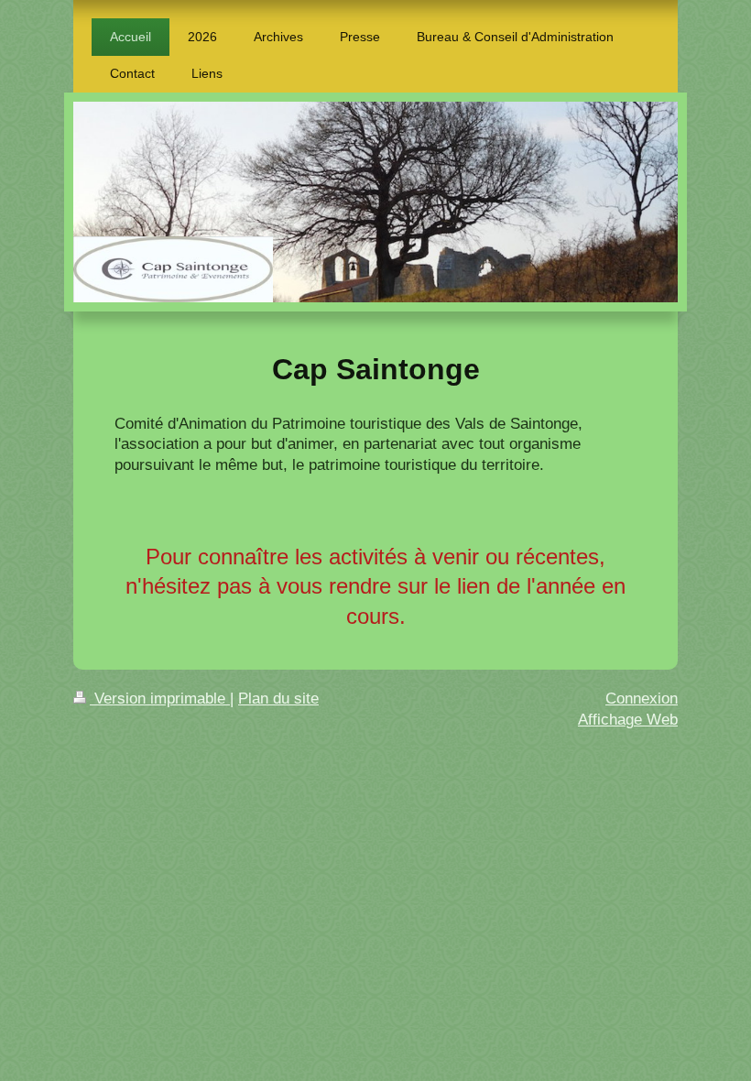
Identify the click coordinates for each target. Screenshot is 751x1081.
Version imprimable (160, 698)
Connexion (641, 698)
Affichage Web (628, 719)
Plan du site (278, 698)
